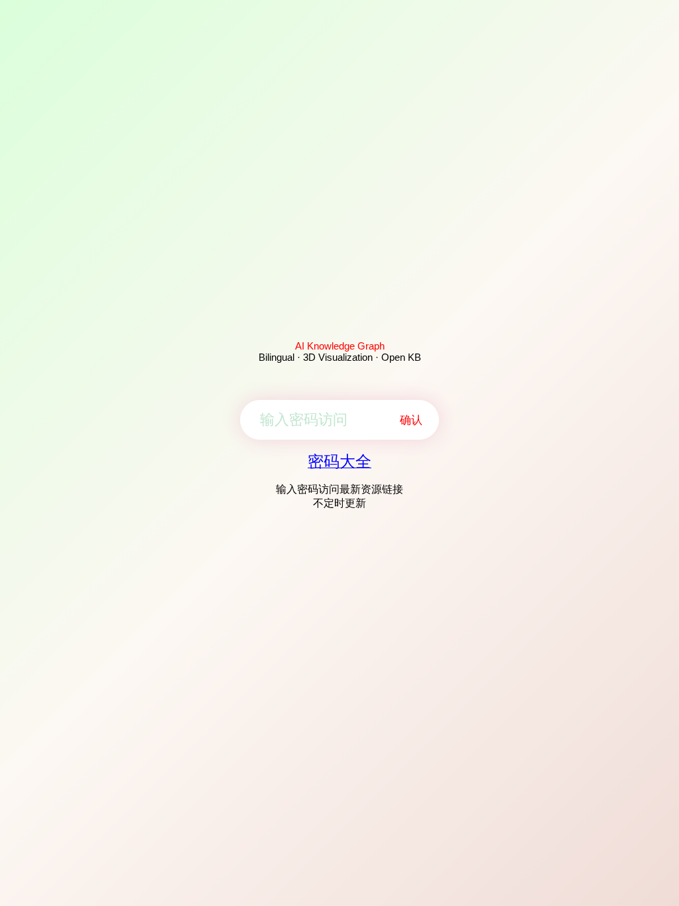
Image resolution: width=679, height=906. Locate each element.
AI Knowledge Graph (340, 346)
